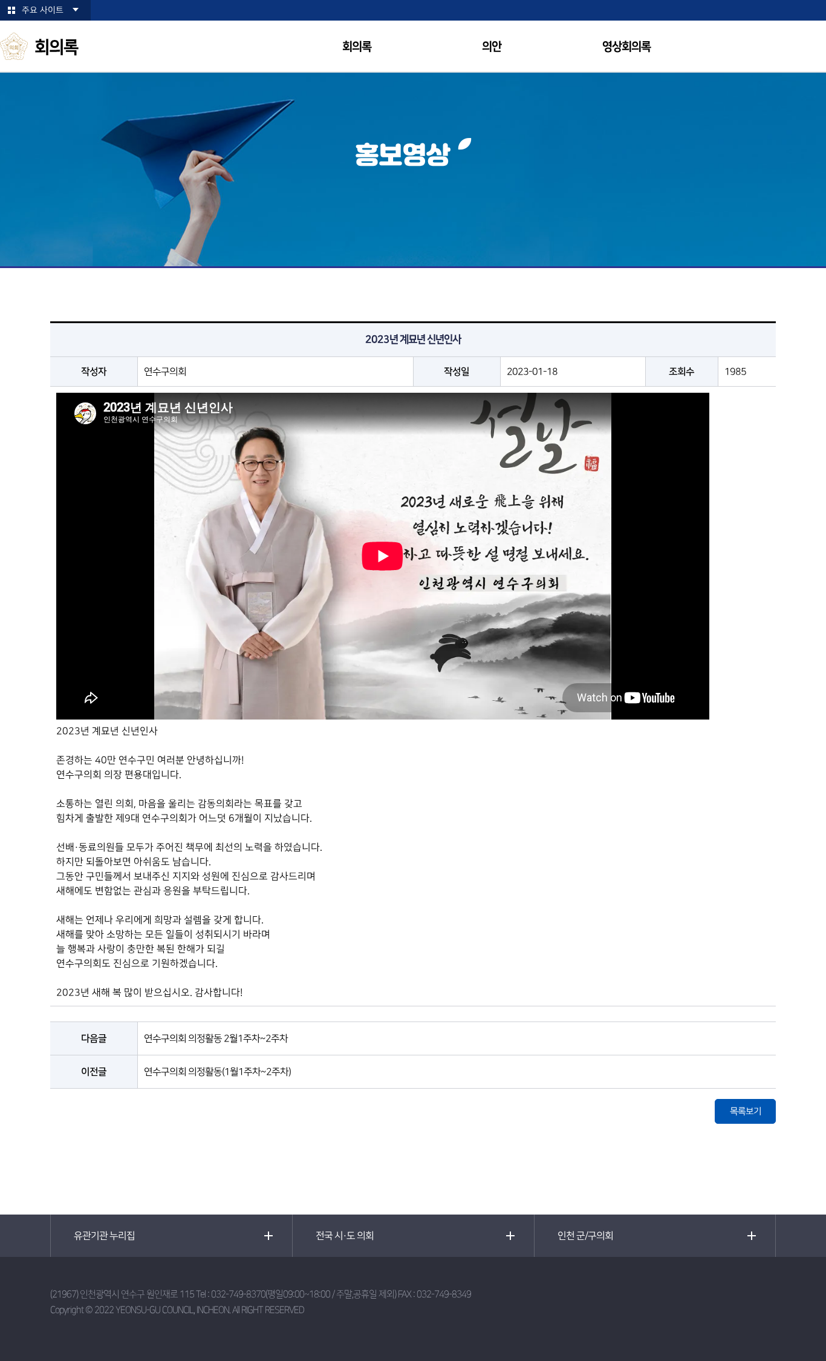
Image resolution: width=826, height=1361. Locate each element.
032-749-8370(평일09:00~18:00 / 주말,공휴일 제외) (303, 1294)
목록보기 (745, 1111)
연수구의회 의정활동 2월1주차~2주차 (216, 1038)
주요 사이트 (42, 10)
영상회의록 (626, 47)
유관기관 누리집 (104, 1235)
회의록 (356, 47)
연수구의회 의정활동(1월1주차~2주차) (217, 1071)
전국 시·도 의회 (345, 1235)
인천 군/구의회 (585, 1235)
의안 (491, 47)
